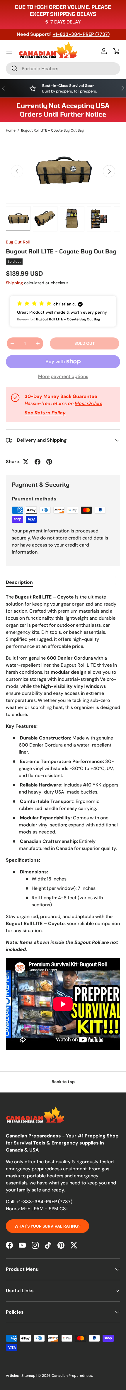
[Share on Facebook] (37, 462)
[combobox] (63, 68)
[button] (116, 51)
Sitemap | (29, 1375)
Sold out (84, 343)
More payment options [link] (63, 376)
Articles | (13, 1375)
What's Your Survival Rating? (47, 1226)
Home (11, 130)
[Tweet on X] (26, 462)
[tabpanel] (63, 823)
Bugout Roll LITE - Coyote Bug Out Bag (52, 130)
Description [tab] (19, 582)
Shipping (14, 282)
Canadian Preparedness (72, 1375)
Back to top (63, 1081)
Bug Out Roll (18, 242)
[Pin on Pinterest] (49, 462)
